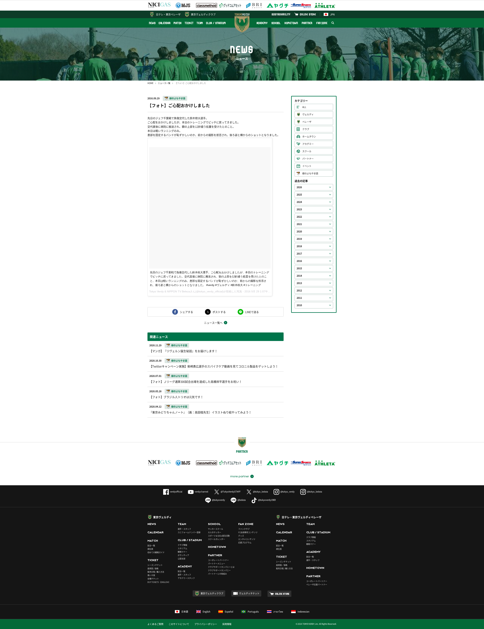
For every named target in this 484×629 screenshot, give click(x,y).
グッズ (241, 535)
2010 (299, 305)
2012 (299, 290)
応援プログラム (244, 542)
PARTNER (307, 23)
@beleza (241, 500)
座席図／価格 (281, 565)
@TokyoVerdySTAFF (230, 491)
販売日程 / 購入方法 (155, 571)
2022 (299, 216)
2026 (299, 187)
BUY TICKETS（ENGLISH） (158, 582)
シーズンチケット (155, 565)
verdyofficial (176, 491)
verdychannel (201, 491)
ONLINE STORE (308, 14)
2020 (299, 231)
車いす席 (151, 575)
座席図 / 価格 (152, 568)
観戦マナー (182, 551)
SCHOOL (276, 23)
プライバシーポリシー (205, 624)
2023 (299, 209)
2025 (299, 194)
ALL (304, 107)
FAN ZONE (321, 23)
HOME (150, 83)
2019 (299, 239)
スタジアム (182, 548)
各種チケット (153, 578)
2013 (299, 283)
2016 (299, 261)
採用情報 (226, 624)
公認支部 (181, 558)
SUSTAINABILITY (281, 14)
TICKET (189, 23)
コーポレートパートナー (218, 560)
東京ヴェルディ (162, 517)
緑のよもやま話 (177, 98)
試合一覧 (151, 545)
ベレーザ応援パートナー (316, 584)
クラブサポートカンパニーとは (221, 566)
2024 (299, 202)
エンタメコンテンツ (246, 539)
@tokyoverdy (218, 500)
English (206, 611)
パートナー (308, 158)
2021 (299, 224)
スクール (306, 151)
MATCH (178, 23)
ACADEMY (262, 23)
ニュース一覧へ (213, 323)
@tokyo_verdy (287, 491)
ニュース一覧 (164, 83)
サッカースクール (215, 528)
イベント (306, 166)
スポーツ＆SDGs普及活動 (219, 535)
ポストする (219, 312)
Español (229, 611)
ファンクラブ (244, 528)
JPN (332, 14)
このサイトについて (179, 624)
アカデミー (308, 144)
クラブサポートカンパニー (219, 570)
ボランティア (183, 555)
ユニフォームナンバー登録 (189, 532)
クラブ (305, 129)
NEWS (152, 23)
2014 (299, 275)
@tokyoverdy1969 (267, 500)
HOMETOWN (291, 23)
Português (253, 611)
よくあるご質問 (155, 624)
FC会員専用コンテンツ (248, 532)
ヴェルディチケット (249, 593)
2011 (299, 298)
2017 (299, 253)
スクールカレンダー (216, 539)
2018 (299, 246)
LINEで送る (252, 312)
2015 (299, 268)
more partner (239, 476)
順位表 (150, 548)
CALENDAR (165, 23)
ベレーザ (306, 121)
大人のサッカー (214, 532)
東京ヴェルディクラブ (203, 14)
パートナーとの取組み (217, 573)
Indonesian (303, 611)
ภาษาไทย (278, 611)
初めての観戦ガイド (155, 552)
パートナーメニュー (216, 563)
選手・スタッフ (184, 528)
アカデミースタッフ (186, 578)
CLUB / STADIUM (216, 23)
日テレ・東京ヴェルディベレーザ (301, 517)
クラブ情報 (182, 545)
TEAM (200, 23)
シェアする (186, 312)
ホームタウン (309, 136)
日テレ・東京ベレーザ (168, 14)
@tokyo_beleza (260, 491)
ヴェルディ (308, 114)
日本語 (184, 611)
